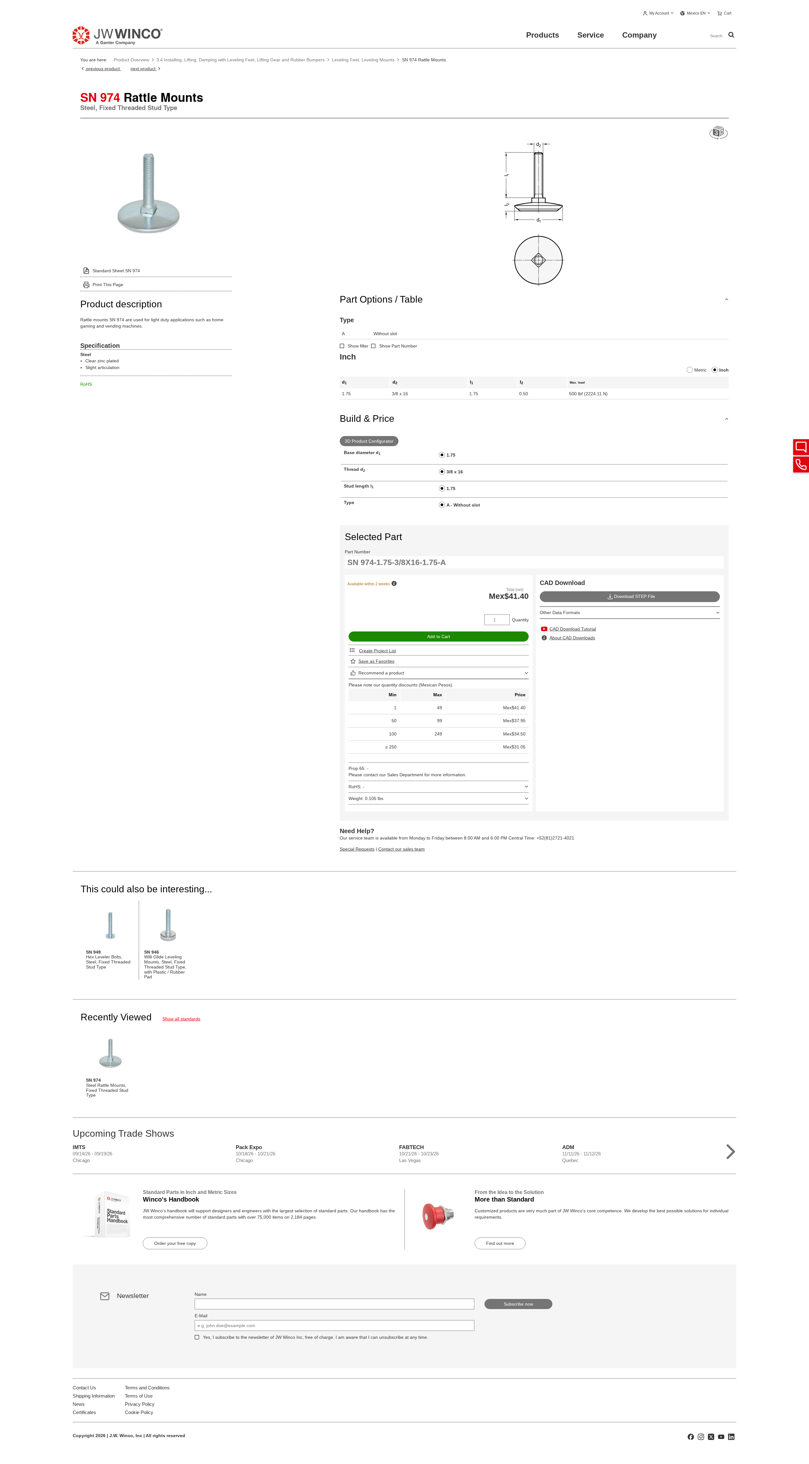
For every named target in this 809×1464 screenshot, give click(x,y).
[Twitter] (711, 1436)
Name (201, 1294)
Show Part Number (398, 345)
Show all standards (181, 1018)
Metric (700, 369)
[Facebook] (691, 1436)
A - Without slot (463, 504)
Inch (724, 369)
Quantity (520, 619)
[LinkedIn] (731, 1436)
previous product (103, 68)
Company (639, 35)
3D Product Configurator (369, 441)
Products (542, 35)
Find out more (500, 1243)
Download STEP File (634, 596)
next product (144, 68)
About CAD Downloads (572, 637)
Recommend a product (381, 672)
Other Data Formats (560, 612)
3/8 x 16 (455, 471)
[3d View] (719, 133)
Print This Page (108, 284)
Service (590, 35)
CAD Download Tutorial (573, 628)
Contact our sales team (401, 849)
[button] (658, 13)
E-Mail (201, 1315)
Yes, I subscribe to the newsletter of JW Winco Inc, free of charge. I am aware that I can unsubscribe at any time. (315, 1337)
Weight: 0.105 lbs (366, 798)
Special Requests (357, 849)
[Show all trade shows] (730, 1150)
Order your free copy (175, 1243)
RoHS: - (356, 786)
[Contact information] (801, 464)
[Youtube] (721, 1436)
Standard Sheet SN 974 (116, 270)
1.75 (451, 455)
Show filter (358, 345)
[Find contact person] (801, 447)
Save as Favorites (376, 661)
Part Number (357, 551)
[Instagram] (701, 1436)
